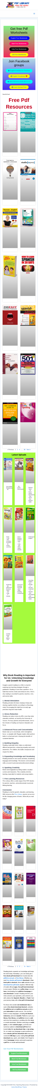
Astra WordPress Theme (19, 1087)
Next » (29, 449)
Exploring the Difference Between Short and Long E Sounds (9, 590)
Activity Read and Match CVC (8, 636)
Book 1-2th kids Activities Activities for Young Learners (8, 542)
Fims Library (18, 794)
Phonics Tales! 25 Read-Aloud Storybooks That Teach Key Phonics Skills (31, 495)
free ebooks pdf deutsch (14, 980)
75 (24, 966)
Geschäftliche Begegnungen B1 (10, 488)
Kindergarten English (31, 537)
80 (24, 449)
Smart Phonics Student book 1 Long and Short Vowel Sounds (19, 543)
